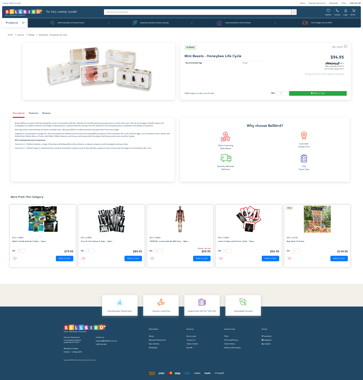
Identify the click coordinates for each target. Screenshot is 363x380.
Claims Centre (192, 344)
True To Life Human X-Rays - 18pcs (96, 241)
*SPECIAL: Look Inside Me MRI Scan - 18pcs (168, 241)
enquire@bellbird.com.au (106, 341)
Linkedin (267, 344)
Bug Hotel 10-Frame (295, 241)
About (302, 3)
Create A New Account (11, 3)
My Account (191, 336)
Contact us (100, 337)
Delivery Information (232, 348)
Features (33, 113)
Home (10, 35)
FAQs (344, 3)
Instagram (267, 340)
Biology (31, 35)
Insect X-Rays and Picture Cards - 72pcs (236, 241)
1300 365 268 (355, 3)
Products (12, 23)
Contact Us (190, 340)
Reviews (46, 113)
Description (19, 113)
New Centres (154, 344)
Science (20, 35)
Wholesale (333, 3)
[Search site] (294, 12)
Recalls (189, 348)
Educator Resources (317, 3)
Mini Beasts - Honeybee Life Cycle (53, 35)
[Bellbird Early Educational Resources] (24, 12)
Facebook (267, 336)
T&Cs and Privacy (231, 340)
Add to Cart (319, 93)
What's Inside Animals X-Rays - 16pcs (29, 241)
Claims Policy (229, 344)
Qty (273, 93)
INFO (342, 63)
